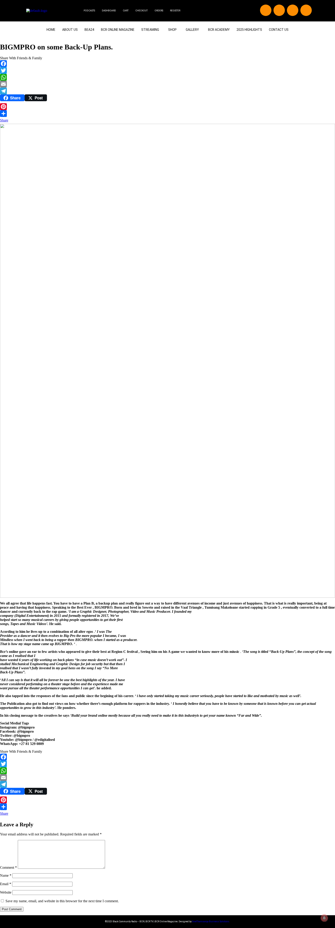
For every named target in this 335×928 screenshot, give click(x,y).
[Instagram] (292, 10)
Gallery (192, 29)
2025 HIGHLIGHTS (249, 29)
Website (5, 892)
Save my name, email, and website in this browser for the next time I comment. (62, 901)
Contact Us (279, 29)
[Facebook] (265, 10)
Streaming (150, 29)
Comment (8, 867)
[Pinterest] (167, 106)
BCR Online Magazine (117, 29)
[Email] (167, 84)
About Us (70, 29)
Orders (159, 10)
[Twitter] (279, 10)
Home (50, 29)
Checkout (141, 10)
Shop (172, 29)
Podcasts (89, 10)
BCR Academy (219, 29)
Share (4, 120)
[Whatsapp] (306, 10)
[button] (151, 30)
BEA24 (89, 29)
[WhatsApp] (167, 77)
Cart (126, 10)
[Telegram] (167, 91)
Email (5, 884)
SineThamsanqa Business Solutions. (211, 921)
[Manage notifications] (324, 918)
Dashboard (109, 10)
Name (5, 875)
